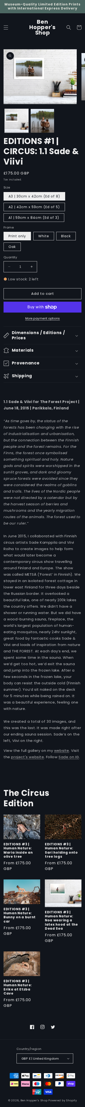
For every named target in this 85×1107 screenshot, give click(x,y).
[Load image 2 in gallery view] (42, 121)
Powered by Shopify (62, 1100)
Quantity (10, 257)
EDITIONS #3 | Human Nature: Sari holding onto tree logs (61, 850)
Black (66, 236)
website (61, 750)
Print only (17, 236)
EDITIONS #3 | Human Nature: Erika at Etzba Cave (18, 987)
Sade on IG (69, 756)
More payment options (42, 318)
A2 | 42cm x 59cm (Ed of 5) (34, 207)
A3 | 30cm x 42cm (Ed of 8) (34, 196)
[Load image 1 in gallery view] (16, 121)
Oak (12, 246)
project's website (27, 756)
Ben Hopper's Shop (34, 1100)
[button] (6, 27)
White (43, 236)
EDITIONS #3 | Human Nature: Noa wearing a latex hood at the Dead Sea (61, 920)
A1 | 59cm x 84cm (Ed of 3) (33, 217)
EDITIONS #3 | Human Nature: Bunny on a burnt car (20, 915)
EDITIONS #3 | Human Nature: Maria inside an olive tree (18, 850)
